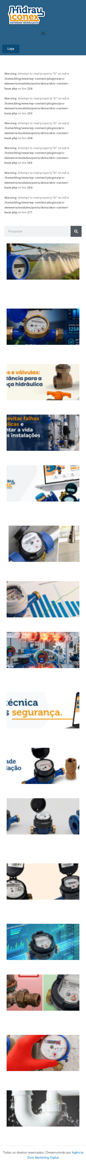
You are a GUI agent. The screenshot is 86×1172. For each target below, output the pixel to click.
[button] (43, 33)
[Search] (76, 231)
